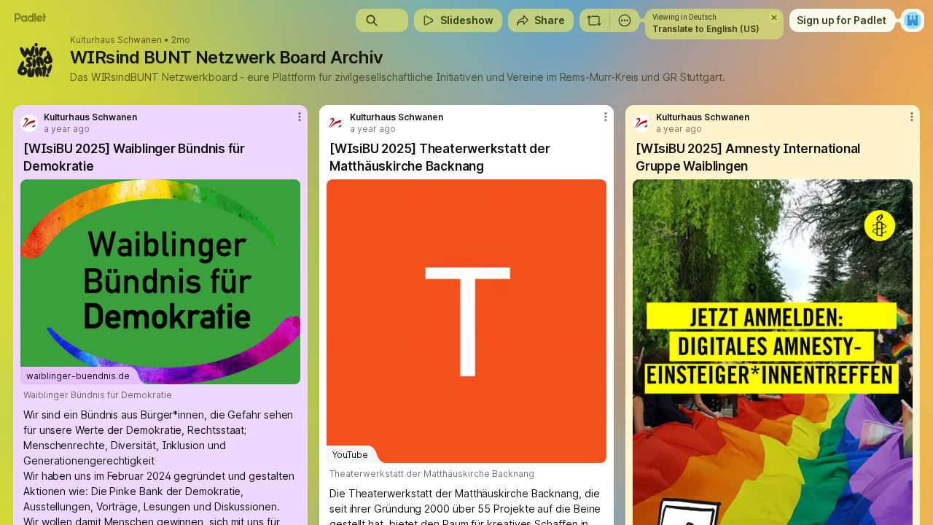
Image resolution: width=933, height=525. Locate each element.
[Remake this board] (594, 20)
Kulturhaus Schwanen (116, 40)
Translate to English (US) (706, 28)
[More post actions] (300, 116)
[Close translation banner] (774, 17)
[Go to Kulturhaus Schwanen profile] (29, 123)
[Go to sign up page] (912, 20)
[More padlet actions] (624, 20)
